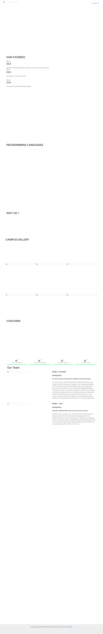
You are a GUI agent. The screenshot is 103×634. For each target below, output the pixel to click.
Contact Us (95, 3)
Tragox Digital (68, 627)
